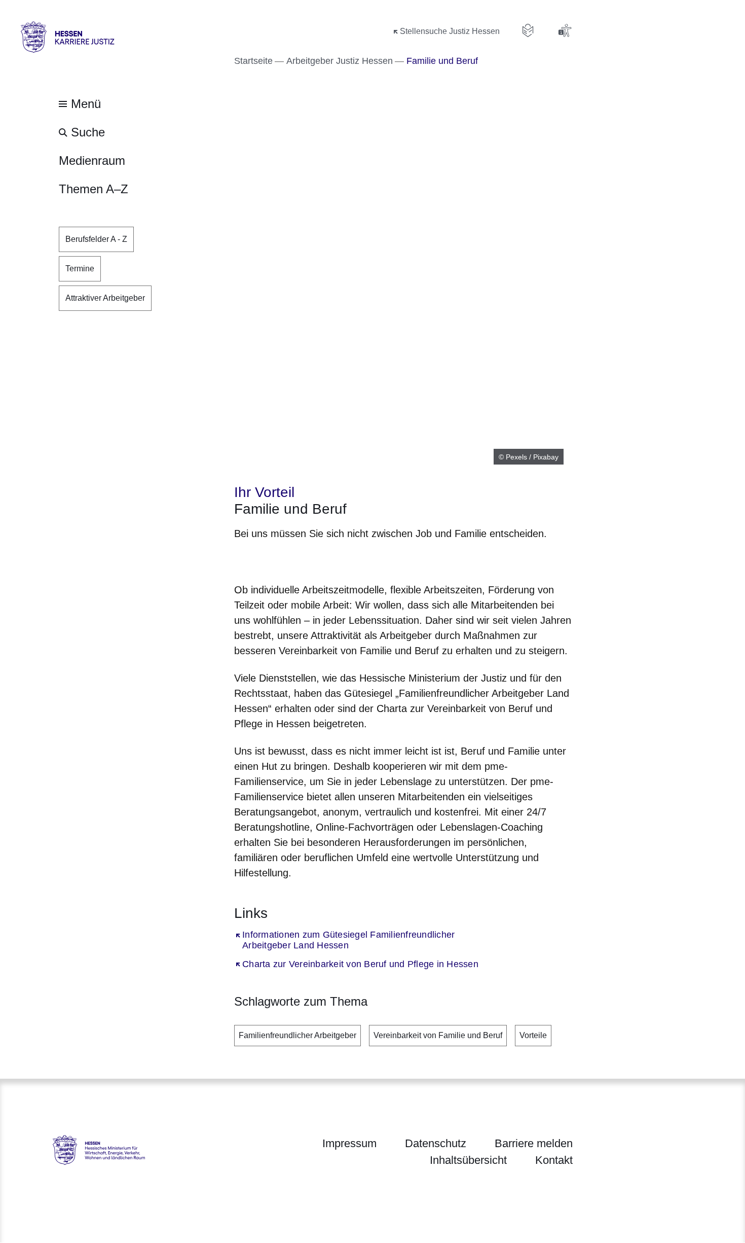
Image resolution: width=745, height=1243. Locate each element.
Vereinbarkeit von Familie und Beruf (438, 1035)
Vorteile (533, 1035)
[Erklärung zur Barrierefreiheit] (564, 30)
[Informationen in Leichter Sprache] (528, 30)
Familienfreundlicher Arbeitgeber (297, 1035)
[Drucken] (321, 559)
